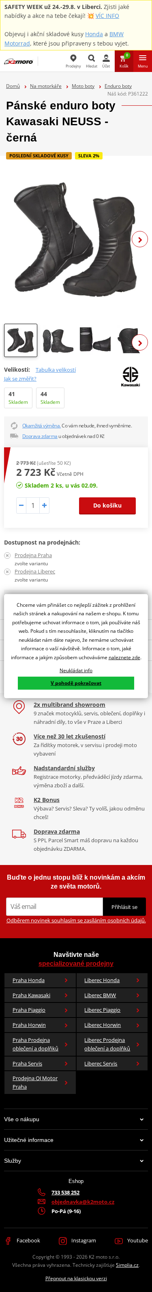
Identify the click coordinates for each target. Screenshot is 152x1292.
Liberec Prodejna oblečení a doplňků (107, 1044)
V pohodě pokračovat (76, 683)
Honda (94, 34)
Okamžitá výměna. (41, 425)
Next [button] (140, 239)
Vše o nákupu (21, 1119)
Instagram (83, 1240)
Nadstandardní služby (64, 768)
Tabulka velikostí (56, 369)
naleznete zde (124, 657)
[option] (76, 239)
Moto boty (83, 86)
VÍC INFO (107, 16)
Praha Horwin (29, 1024)
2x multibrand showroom (69, 704)
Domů (13, 86)
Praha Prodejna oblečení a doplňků (35, 1044)
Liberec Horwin (102, 1024)
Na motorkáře (46, 86)
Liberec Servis (100, 1063)
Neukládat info (76, 670)
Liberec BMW (100, 995)
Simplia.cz (127, 1264)
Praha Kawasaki (31, 995)
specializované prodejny (76, 963)
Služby (12, 1160)
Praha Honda (29, 980)
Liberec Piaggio (102, 1009)
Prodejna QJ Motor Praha (35, 1082)
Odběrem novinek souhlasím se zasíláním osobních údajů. (76, 920)
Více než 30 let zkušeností (69, 736)
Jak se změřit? (20, 378)
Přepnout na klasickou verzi (76, 1278)
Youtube (137, 1240)
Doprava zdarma (40, 436)
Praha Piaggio (29, 1009)
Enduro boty (118, 86)
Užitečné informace (29, 1140)
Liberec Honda (102, 980)
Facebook (27, 1240)
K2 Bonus (47, 800)
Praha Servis (27, 1063)
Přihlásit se (124, 907)
